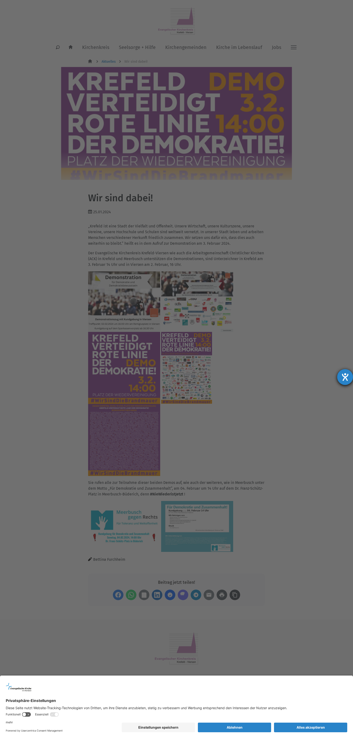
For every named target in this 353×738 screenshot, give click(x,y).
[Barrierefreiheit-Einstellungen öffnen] (345, 377)
